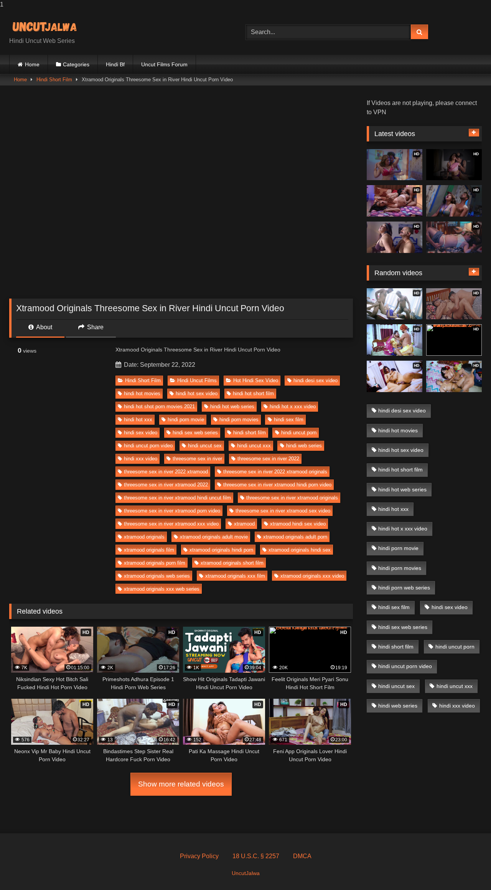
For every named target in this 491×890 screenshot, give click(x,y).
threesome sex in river (197, 458)
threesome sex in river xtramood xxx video (171, 524)
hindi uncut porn (298, 432)
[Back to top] (467, 869)
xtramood (244, 524)
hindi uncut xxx (254, 445)
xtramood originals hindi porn (221, 550)
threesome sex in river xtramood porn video (172, 511)
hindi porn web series (404, 588)
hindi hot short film (253, 393)
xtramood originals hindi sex (300, 550)
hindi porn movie (186, 419)
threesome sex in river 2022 (268, 458)
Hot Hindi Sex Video (255, 380)
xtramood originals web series (157, 576)
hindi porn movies (239, 419)
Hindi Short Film (54, 79)
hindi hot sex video (196, 393)
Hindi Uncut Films (197, 380)
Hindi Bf (115, 64)
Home (32, 64)
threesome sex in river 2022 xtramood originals (275, 472)
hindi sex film (288, 419)
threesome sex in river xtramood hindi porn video (277, 485)
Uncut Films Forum (164, 64)
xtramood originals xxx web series (161, 589)
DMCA (302, 856)
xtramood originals (144, 537)
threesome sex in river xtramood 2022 (166, 485)
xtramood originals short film (232, 563)
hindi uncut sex (205, 445)
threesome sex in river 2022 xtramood (166, 472)
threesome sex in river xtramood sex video (283, 511)
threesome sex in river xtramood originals (292, 498)
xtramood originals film (149, 550)
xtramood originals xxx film (235, 576)
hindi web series (304, 445)
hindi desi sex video (315, 380)
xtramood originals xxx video (312, 576)
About (43, 327)
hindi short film (249, 432)
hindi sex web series (195, 432)
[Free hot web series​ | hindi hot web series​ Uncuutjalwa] (47, 25)
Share (95, 327)
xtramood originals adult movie (214, 537)
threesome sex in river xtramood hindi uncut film (177, 498)
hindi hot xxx (138, 419)
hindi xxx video (140, 458)
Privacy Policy (199, 856)
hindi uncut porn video (148, 445)
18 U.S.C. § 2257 (255, 856)
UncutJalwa (246, 873)
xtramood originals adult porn (295, 537)
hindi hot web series (232, 406)
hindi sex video (140, 432)
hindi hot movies (142, 393)
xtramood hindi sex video (298, 524)
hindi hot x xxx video (293, 406)
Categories (76, 64)
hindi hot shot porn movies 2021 (159, 406)
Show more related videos (181, 784)
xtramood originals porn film (154, 563)
